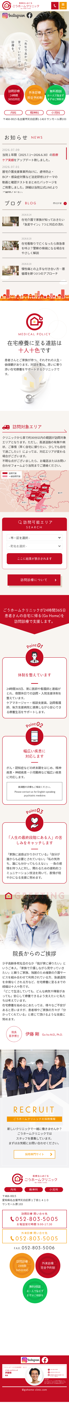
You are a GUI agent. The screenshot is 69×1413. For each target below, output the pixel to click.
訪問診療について (34, 579)
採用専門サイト (34, 1154)
